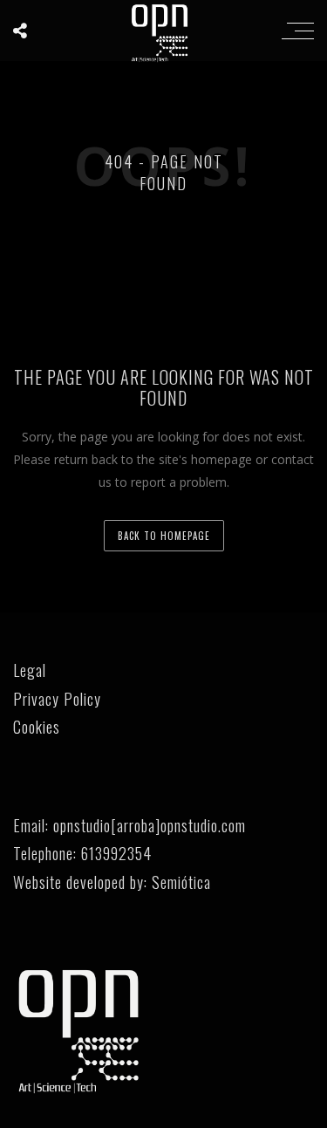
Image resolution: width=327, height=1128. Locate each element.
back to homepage (164, 536)
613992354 (116, 853)
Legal (29, 670)
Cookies (36, 726)
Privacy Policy (57, 698)
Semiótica (181, 882)
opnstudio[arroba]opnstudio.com (149, 825)
